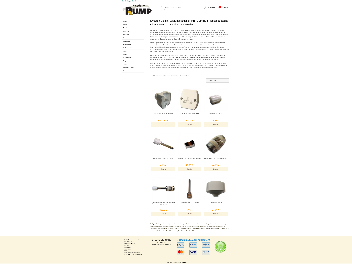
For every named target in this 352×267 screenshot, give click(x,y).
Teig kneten (126, 64)
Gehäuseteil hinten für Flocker (163, 113)
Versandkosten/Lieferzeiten (132, 252)
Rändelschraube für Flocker (189, 202)
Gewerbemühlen (127, 41)
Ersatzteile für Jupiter (164, 75)
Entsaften (125, 28)
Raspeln (125, 61)
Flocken (125, 38)
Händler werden (137, 1)
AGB (125, 251)
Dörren (125, 24)
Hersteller (125, 71)
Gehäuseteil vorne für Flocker (189, 113)
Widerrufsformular (129, 243)
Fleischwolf (126, 34)
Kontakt (126, 245)
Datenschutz (127, 247)
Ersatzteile (154, 75)
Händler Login (126, 1)
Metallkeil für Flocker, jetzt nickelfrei (189, 158)
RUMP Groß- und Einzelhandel (133, 254)
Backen (125, 21)
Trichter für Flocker (216, 202)
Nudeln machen (127, 57)
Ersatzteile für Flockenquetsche (180, 75)
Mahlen (125, 51)
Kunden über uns (129, 241)
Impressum (127, 249)
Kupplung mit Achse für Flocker (163, 158)
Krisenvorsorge (127, 44)
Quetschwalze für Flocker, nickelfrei (215, 158)
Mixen (124, 54)
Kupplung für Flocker (215, 113)
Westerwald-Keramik (128, 67)
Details (163, 124)
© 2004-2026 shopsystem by (176, 262)
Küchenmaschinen (128, 47)
